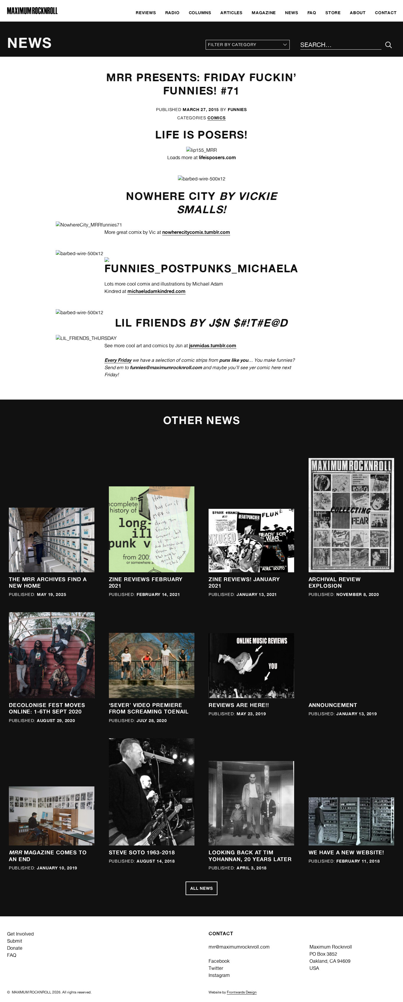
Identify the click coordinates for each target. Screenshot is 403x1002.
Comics (216, 117)
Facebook (219, 961)
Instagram (219, 975)
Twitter (216, 968)
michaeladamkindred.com (156, 291)
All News (201, 888)
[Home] (32, 12)
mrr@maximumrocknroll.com (239, 947)
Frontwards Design (242, 992)
